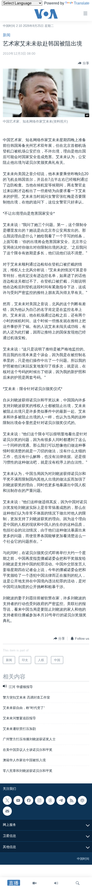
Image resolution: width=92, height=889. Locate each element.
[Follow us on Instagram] (39, 800)
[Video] (34, 883)
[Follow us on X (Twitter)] (7, 800)
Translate (81, 3)
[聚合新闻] (71, 800)
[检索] (78, 883)
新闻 (6, 35)
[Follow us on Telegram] (60, 800)
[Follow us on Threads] (50, 800)
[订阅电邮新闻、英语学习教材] (7, 811)
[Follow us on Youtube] (17, 800)
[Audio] (56, 883)
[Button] (83, 63)
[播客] (82, 800)
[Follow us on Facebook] (28, 800)
